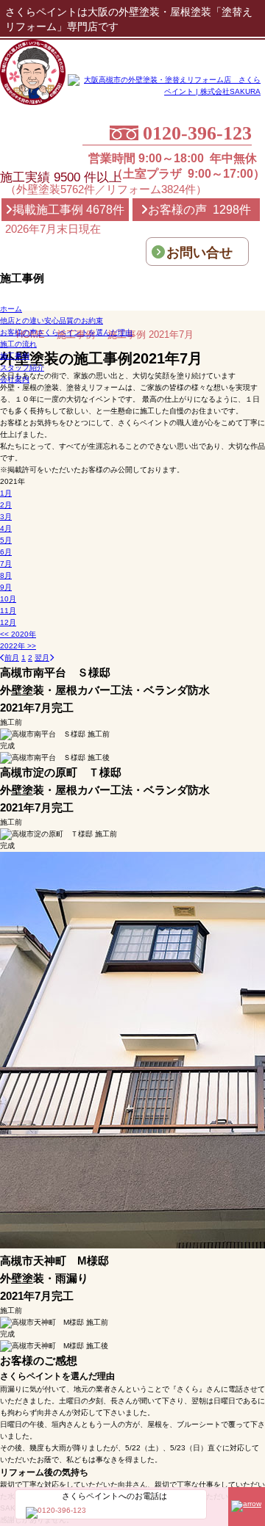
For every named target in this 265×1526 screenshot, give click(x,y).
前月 (11, 658)
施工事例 (14, 356)
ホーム (11, 309)
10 (8, 599)
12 (8, 622)
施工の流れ (18, 344)
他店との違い (51, 321)
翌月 (42, 658)
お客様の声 (66, 332)
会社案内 (14, 379)
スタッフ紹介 (22, 368)
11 (8, 611)
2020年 (18, 634)
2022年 (18, 646)
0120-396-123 (197, 134)
